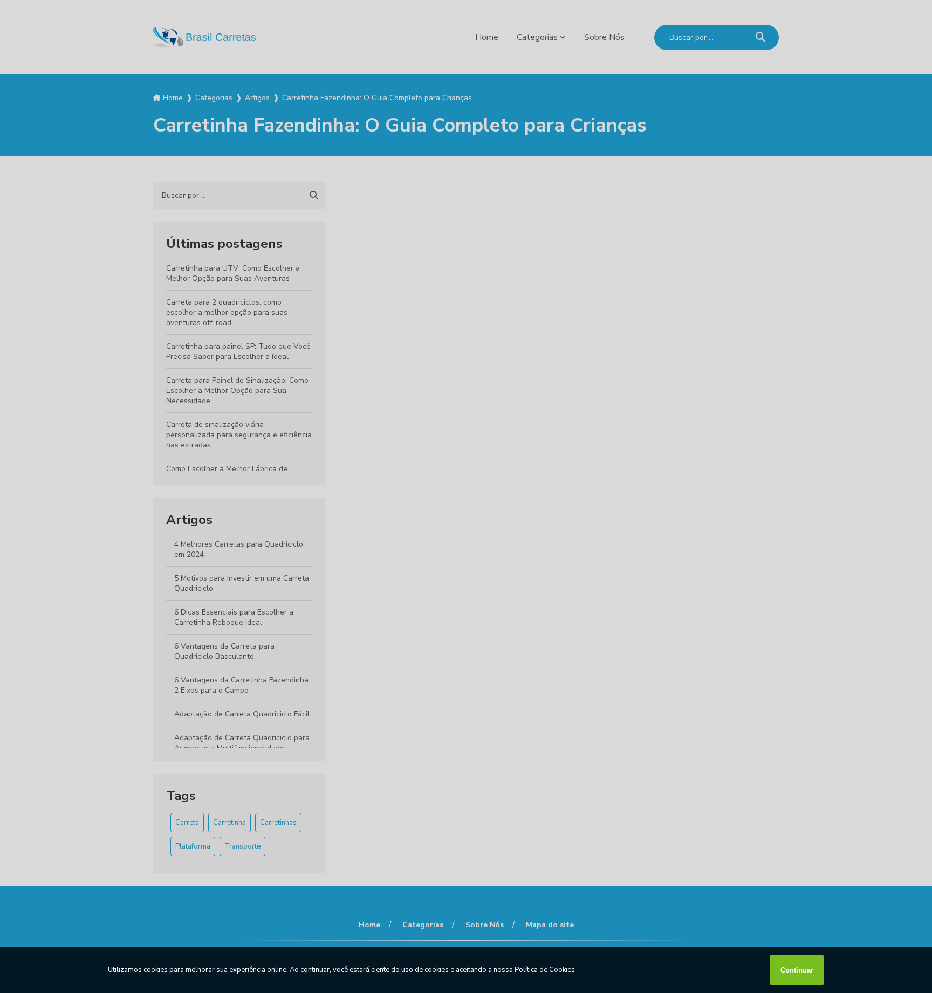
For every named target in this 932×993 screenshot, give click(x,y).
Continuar (796, 970)
